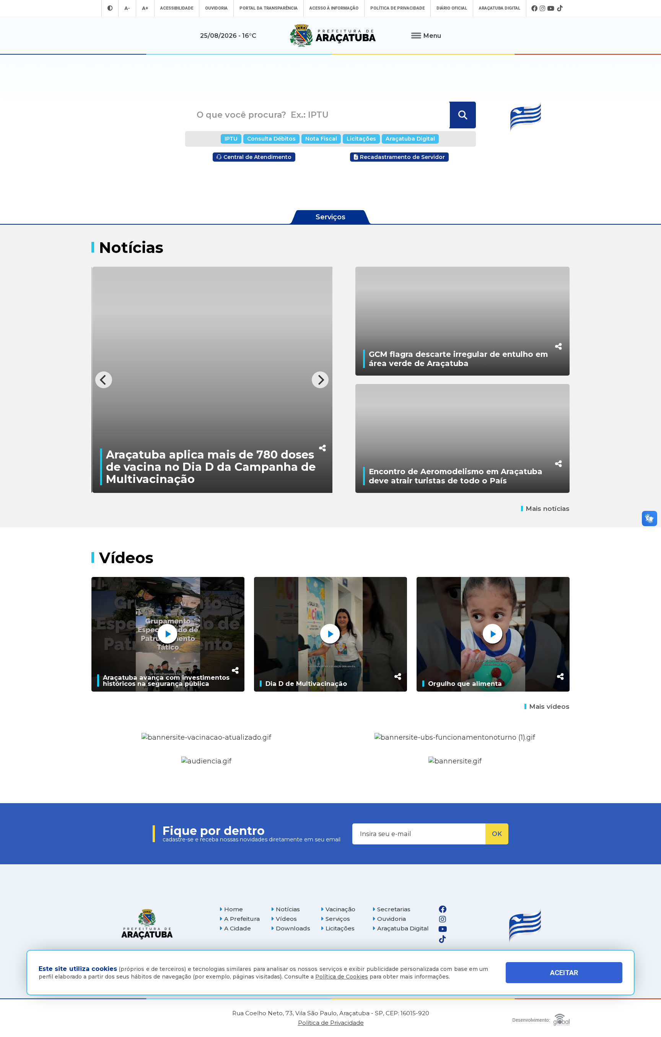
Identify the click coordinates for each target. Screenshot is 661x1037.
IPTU (231, 138)
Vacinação (340, 909)
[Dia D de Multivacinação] (330, 634)
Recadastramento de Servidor (402, 157)
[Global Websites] (541, 1018)
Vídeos (286, 918)
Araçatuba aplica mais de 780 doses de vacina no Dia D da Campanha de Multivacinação (210, 467)
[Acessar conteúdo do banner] (206, 761)
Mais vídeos (549, 706)
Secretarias (393, 909)
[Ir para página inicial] (333, 35)
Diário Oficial (451, 8)
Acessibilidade (176, 8)
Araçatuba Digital (499, 8)
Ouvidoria (216, 8)
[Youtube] (551, 8)
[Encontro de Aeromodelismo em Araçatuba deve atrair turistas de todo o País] (462, 438)
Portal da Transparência (268, 8)
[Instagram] (542, 8)
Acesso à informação (333, 8)
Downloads (293, 928)
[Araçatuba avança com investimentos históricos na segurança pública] (167, 634)
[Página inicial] (147, 924)
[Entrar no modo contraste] (110, 8)
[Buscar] (462, 115)
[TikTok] (559, 8)
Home (233, 909)
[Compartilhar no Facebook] (321, 400)
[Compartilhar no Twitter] (321, 416)
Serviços (338, 918)
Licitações (361, 138)
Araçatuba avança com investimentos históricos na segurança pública (166, 680)
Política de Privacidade (397, 8)
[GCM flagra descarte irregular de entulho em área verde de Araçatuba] (462, 321)
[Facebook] (534, 8)
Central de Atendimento (257, 157)
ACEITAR (564, 973)
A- (127, 8)
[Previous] (103, 379)
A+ (145, 8)
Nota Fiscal (321, 138)
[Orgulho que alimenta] (493, 634)
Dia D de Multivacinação (306, 683)
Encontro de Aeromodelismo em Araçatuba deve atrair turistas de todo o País (455, 476)
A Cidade (237, 928)
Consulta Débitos (271, 138)
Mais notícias (548, 508)
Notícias (288, 909)
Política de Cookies (341, 976)
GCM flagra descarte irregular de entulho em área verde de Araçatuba (458, 359)
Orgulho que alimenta (465, 683)
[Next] (320, 379)
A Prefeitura (242, 918)
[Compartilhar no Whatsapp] (322, 432)
